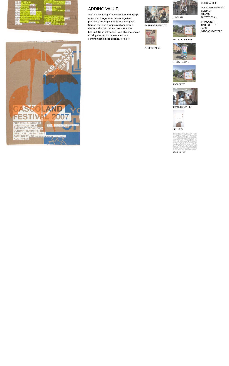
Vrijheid (178, 129)
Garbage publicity (156, 25)
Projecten (207, 22)
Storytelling (181, 62)
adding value (152, 48)
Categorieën (208, 25)
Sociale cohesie (182, 39)
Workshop (179, 152)
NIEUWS (205, 14)
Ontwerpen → (209, 17)
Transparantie (182, 107)
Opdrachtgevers (211, 31)
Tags (204, 28)
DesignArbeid (209, 3)
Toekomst (179, 84)
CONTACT (206, 11)
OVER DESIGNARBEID (212, 7)
